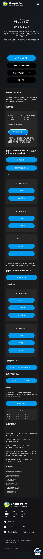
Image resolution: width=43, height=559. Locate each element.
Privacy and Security (11, 548)
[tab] (21, 58)
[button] (38, 4)
